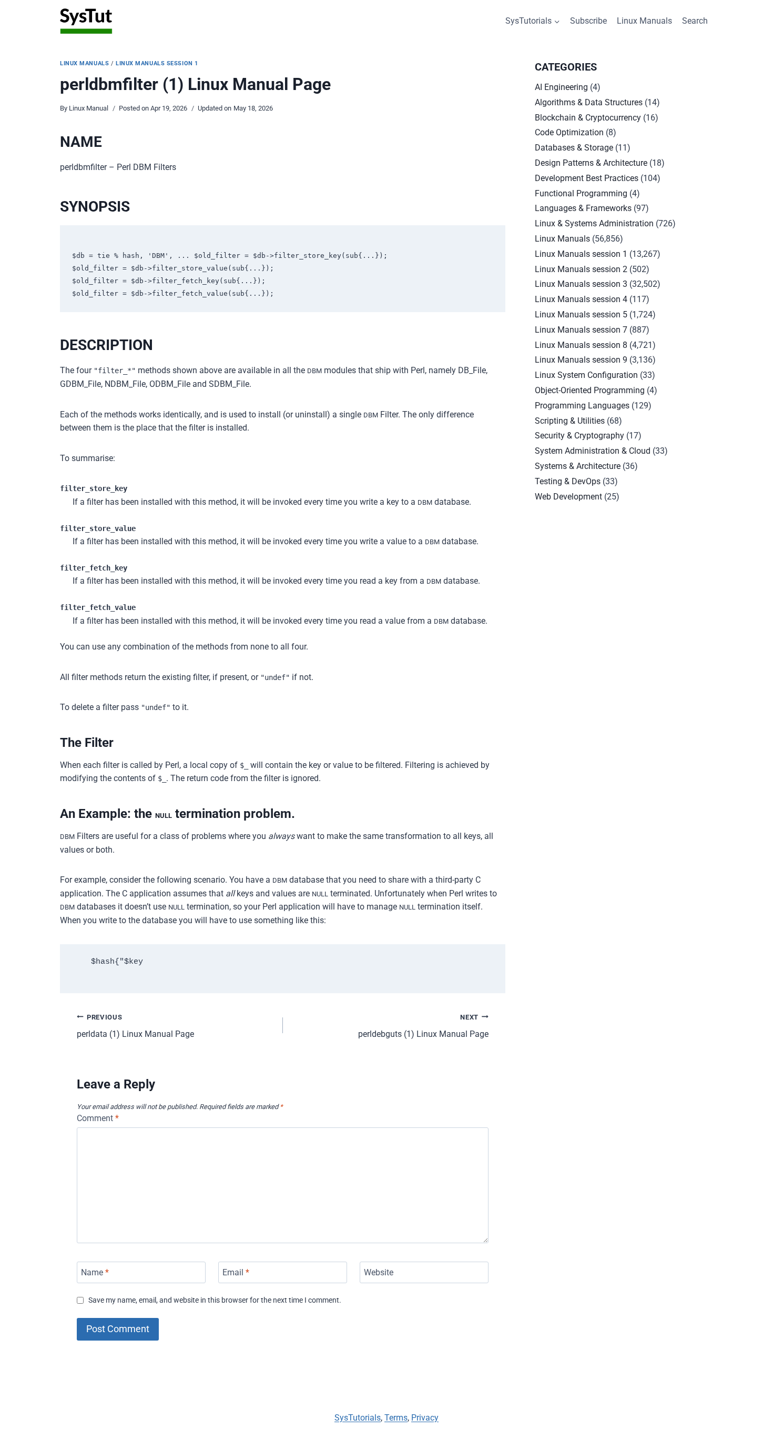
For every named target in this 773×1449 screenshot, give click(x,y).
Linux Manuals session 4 (581, 299)
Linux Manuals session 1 (157, 63)
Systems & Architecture (578, 466)
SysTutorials (357, 1418)
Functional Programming (581, 193)
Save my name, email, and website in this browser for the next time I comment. (214, 1300)
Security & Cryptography (579, 436)
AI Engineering (561, 87)
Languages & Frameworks (583, 208)
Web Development (568, 497)
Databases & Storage (574, 148)
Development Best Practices (586, 178)
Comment (98, 1118)
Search (695, 21)
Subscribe (588, 21)
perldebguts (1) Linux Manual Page (423, 1026)
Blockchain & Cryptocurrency (588, 118)
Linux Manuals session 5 (581, 314)
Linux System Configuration (586, 375)
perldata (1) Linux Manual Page (135, 1026)
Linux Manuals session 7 (581, 330)
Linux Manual (88, 108)
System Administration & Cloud (592, 451)
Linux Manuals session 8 (581, 345)
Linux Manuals (644, 21)
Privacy (425, 1418)
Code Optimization (569, 132)
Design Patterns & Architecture (591, 163)
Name (95, 1272)
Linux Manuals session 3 (581, 284)
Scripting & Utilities (570, 421)
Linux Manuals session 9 (581, 360)
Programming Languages (582, 406)
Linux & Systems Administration (594, 223)
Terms (396, 1418)
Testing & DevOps (568, 481)
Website (378, 1272)
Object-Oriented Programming (590, 390)
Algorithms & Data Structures (589, 102)
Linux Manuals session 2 (581, 269)
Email (235, 1272)
